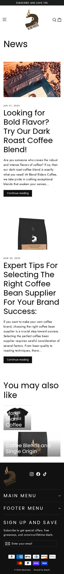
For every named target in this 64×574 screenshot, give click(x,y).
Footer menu (24, 508)
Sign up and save (31, 522)
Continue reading (18, 193)
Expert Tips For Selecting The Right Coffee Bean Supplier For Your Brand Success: (31, 288)
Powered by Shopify (42, 570)
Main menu (20, 496)
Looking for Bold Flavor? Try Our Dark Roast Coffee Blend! (28, 131)
